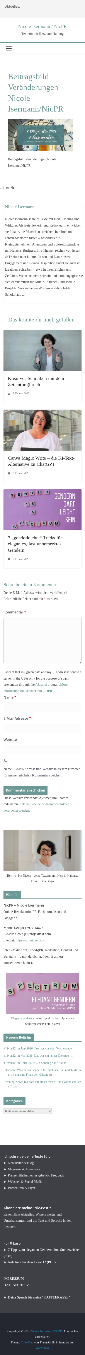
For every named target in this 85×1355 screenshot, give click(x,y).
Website (10, 739)
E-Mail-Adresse (17, 718)
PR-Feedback (54, 1175)
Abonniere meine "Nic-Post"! (27, 1208)
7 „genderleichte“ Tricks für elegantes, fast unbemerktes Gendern (35, 544)
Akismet (41, 684)
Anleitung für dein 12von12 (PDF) (32, 1262)
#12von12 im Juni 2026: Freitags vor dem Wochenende (37, 1048)
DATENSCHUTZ (16, 1285)
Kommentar (14, 612)
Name (9, 697)
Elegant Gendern (21, 1018)
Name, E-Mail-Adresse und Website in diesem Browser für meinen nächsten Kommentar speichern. (41, 772)
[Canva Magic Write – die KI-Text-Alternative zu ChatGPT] (42, 412)
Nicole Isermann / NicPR (42, 26)
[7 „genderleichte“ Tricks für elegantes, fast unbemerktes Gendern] (42, 492)
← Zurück (8, 187)
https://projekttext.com (31, 940)
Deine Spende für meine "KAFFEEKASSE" (39, 1297)
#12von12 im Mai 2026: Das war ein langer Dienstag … (38, 1055)
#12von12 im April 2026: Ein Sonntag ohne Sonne (34, 1063)
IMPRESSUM (13, 1278)
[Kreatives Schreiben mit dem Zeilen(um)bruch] (42, 333)
